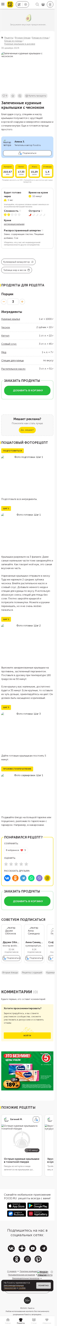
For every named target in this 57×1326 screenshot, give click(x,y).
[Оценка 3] (16, 864)
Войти (27, 1035)
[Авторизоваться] (50, 4)
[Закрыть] (52, 1272)
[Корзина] (43, 4)
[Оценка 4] (21, 864)
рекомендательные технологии (14, 1286)
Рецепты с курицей (32, 972)
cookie (22, 1288)
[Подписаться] (36, 1120)
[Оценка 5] (26, 864)
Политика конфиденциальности (34, 1271)
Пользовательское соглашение (21, 1275)
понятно (43, 1285)
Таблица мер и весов (14, 270)
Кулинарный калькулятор (16, 262)
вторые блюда (10, 972)
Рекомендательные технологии (25, 1278)
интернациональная (14, 224)
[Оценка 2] (11, 864)
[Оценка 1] (6, 864)
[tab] (7, 1321)
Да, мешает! (27, 430)
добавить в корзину (28, 390)
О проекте (11, 1271)
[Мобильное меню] (2, 4)
